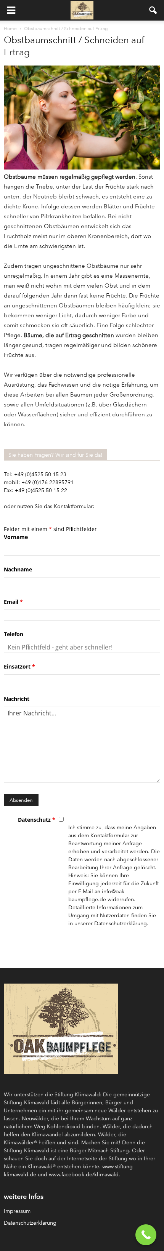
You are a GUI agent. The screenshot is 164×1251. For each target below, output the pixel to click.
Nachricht (16, 698)
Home (10, 28)
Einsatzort (19, 666)
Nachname (18, 569)
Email (13, 601)
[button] (153, 10)
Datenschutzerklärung (30, 1223)
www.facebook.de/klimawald (84, 1174)
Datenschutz (36, 819)
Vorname (16, 537)
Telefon (13, 634)
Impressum (17, 1211)
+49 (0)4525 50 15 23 (40, 474)
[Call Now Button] (145, 1234)
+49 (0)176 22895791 (47, 482)
